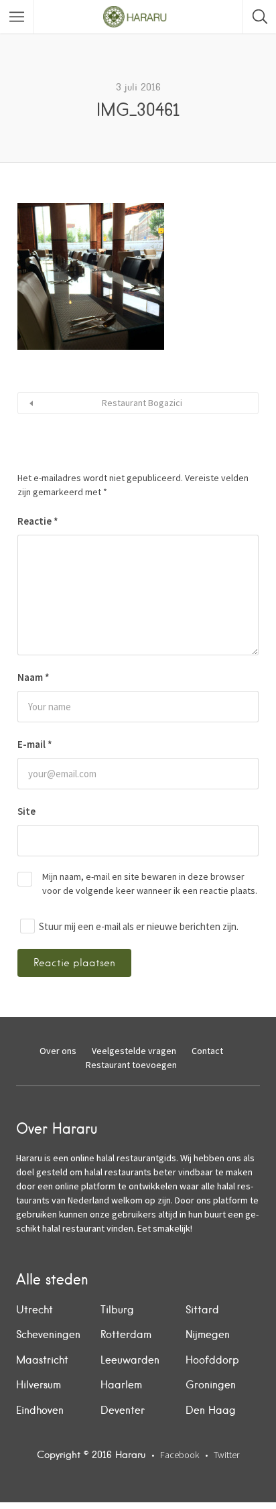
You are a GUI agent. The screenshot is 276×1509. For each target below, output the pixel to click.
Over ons (58, 1051)
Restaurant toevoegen (131, 1065)
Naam (33, 677)
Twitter (226, 1455)
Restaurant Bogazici (142, 403)
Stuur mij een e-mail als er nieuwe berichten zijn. (138, 926)
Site (26, 811)
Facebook (179, 1455)
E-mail (34, 744)
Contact (207, 1051)
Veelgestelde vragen (134, 1051)
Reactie (37, 521)
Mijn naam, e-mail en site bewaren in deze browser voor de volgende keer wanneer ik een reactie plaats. (149, 883)
